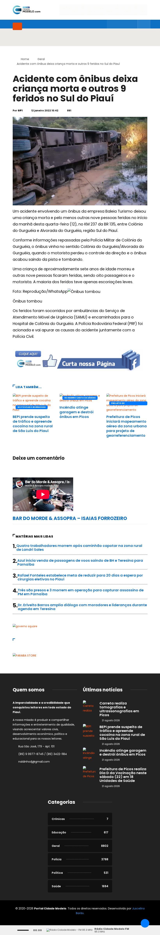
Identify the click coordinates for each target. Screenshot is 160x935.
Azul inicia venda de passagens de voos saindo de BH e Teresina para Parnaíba (80, 562)
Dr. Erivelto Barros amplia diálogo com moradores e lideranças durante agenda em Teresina (82, 606)
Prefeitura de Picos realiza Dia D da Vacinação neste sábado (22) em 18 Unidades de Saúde (123, 774)
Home (25, 59)
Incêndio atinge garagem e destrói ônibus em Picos (76, 412)
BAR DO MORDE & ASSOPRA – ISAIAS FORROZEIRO (70, 518)
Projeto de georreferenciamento (124, 403)
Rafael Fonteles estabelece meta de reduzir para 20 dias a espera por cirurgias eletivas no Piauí (80, 577)
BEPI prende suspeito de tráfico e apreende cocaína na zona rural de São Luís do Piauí (33, 423)
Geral (41, 59)
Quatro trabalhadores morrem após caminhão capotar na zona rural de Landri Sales (79, 547)
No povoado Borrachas (32, 407)
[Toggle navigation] (17, 26)
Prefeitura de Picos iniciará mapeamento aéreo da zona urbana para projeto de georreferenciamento (126, 426)
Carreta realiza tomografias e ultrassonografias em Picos (119, 709)
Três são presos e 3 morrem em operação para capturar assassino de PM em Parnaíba (81, 592)
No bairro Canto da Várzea (80, 397)
